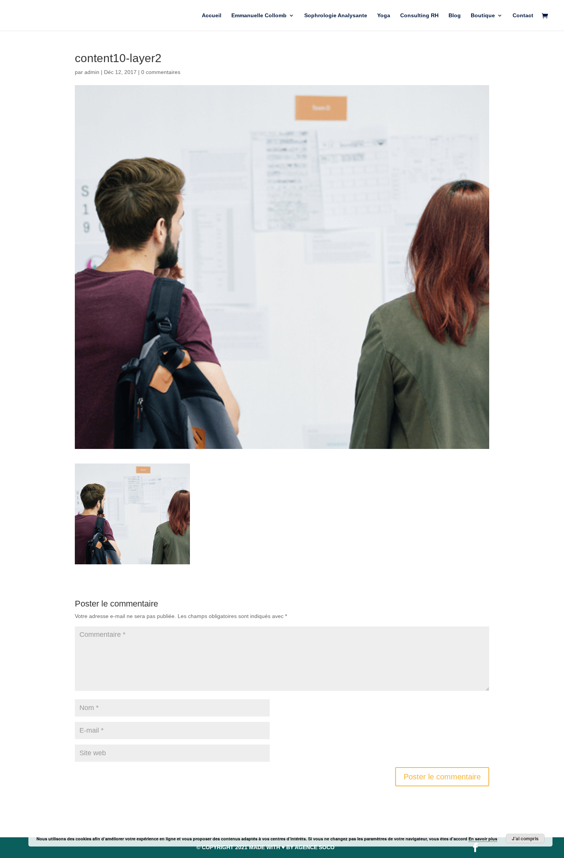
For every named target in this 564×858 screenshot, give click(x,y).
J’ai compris (525, 838)
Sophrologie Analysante (335, 15)
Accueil (211, 15)
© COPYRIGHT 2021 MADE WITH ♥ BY (265, 847)
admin (91, 72)
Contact (523, 15)
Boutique (483, 15)
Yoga (383, 15)
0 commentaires (160, 72)
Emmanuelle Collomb (259, 15)
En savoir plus (482, 839)
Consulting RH (419, 15)
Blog (455, 15)
